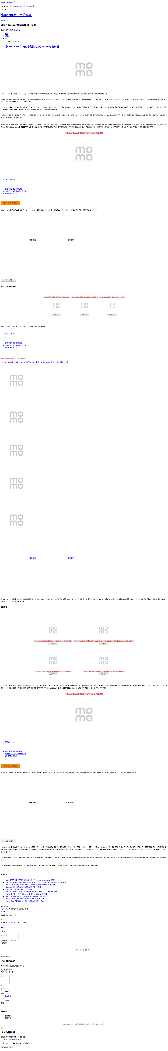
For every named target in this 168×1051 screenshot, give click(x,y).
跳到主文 (4, 20)
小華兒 (3, 911)
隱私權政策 (95, 1024)
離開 (11, 1047)
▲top (2, 927)
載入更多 (4, 931)
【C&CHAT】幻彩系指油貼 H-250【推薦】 (19, 889)
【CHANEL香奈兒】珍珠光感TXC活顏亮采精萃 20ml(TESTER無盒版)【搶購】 (32, 892)
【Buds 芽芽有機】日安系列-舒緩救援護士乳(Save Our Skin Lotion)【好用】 (30, 880)
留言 (17, 922)
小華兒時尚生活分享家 (16, 15)
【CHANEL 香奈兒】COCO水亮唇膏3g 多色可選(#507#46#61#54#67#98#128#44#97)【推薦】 (36, 882)
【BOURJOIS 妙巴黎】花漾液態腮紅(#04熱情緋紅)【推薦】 (25, 896)
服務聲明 (102, 1024)
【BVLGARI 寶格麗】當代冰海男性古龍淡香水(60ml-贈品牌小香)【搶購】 (30, 885)
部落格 (7, 36)
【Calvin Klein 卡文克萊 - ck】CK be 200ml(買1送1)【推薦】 (25, 901)
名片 (6, 38)
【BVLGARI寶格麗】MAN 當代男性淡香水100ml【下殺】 (25, 899)
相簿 (6, 34)
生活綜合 (17, 30)
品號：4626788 (10, 179)
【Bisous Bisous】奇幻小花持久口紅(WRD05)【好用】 (32, 46)
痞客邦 (13, 922)
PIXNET (69, 1024)
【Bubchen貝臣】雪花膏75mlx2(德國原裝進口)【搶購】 (23, 887)
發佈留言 (4, 943)
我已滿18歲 (5, 1047)
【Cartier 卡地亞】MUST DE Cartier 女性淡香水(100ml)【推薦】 (26, 894)
